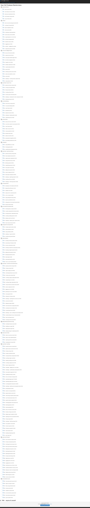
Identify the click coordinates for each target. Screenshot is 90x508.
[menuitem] (2, 1)
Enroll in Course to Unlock (45, 505)
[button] (6, 1)
